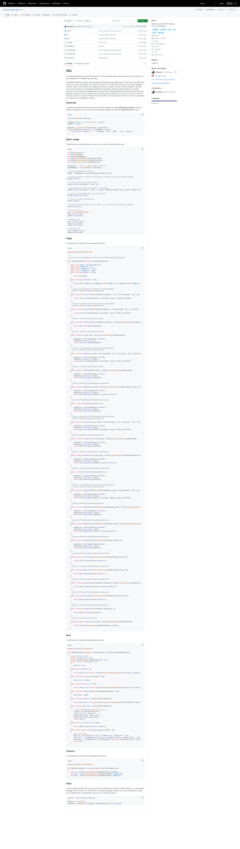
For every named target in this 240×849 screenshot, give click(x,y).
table (154, 32)
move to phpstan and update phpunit (109, 31)
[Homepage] (4, 3)
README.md (71, 46)
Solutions (21, 3)
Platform (11, 3)
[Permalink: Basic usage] (64, 139)
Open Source (44, 3)
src (68, 34)
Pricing (66, 3)
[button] (142, 114)
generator (163, 29)
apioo (7, 10)
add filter (101, 46)
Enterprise (56, 3)
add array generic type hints (83, 26)
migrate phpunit (103, 58)
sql (174, 29)
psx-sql (15, 10)
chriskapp (70, 26)
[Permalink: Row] (64, 635)
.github (69, 31)
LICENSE (69, 42)
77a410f (125, 26)
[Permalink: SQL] (64, 70)
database (155, 29)
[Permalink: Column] (64, 751)
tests (68, 38)
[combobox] (124, 20)
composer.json (71, 50)
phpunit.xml (70, 58)
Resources (32, 3)
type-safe (161, 32)
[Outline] (145, 63)
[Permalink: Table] (64, 238)
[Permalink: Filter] (64, 783)
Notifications (211, 9)
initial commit (102, 42)
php (170, 29)
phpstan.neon (71, 54)
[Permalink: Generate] (64, 102)
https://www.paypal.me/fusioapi (165, 79)
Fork (222, 9)
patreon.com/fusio (160, 76)
